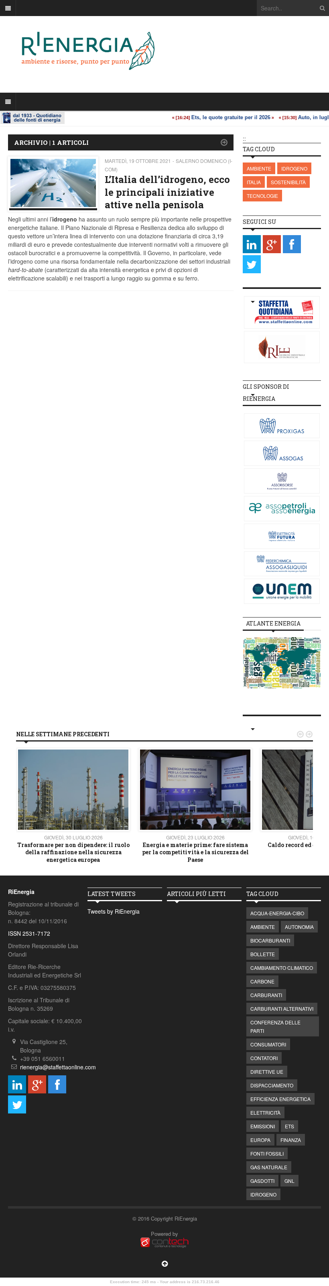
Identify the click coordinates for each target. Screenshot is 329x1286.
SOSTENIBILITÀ (288, 182)
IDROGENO (294, 168)
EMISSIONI (262, 1126)
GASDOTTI (262, 1180)
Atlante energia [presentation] (273, 623)
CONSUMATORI (268, 1044)
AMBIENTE (259, 168)
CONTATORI (264, 1057)
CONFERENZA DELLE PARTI (275, 1026)
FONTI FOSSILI (267, 1153)
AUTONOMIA (299, 926)
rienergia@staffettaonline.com (58, 1067)
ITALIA (254, 182)
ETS (289, 1126)
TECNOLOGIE (262, 195)
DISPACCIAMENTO (271, 1085)
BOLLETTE (262, 954)
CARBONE (262, 981)
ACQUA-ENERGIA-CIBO (277, 913)
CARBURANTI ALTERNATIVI (281, 1008)
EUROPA (260, 1139)
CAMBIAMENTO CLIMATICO (281, 967)
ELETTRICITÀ (265, 1112)
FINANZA (290, 1139)
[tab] (273, 624)
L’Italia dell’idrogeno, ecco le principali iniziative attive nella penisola (167, 192)
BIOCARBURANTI (270, 940)
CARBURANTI (266, 994)
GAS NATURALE (268, 1167)
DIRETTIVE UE (266, 1071)
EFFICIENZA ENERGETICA (280, 1098)
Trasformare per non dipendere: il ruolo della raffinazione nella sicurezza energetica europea (73, 852)
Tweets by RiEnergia (113, 911)
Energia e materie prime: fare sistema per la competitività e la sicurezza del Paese (195, 852)
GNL (289, 1180)
